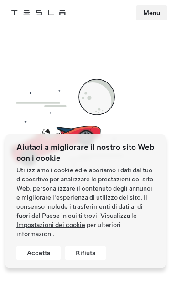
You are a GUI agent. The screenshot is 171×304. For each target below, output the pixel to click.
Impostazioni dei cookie (50, 224)
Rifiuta (85, 253)
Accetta (38, 253)
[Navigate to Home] (38, 12)
